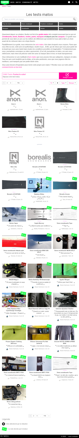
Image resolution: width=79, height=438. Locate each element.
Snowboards (25, 28)
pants (33, 37)
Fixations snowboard (47, 24)
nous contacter (73, 436)
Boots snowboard (27, 24)
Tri (51, 83)
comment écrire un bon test (12, 67)
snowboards (7, 37)
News (12, 2)
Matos (18, 2)
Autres (61, 28)
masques (40, 37)
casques (61, 37)
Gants (61, 24)
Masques (5, 28)
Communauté (27, 2)
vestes (28, 37)
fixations (21, 37)
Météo (35, 2)
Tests (9, 6)
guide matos (43, 34)
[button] (73, 2)
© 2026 (63, 436)
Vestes (43, 28)
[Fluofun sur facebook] (61, 2)
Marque (72, 83)
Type (63, 83)
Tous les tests (7, 24)
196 (18, 83)
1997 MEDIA (5, 436)
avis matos (40, 44)
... (14, 83)
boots (15, 37)
